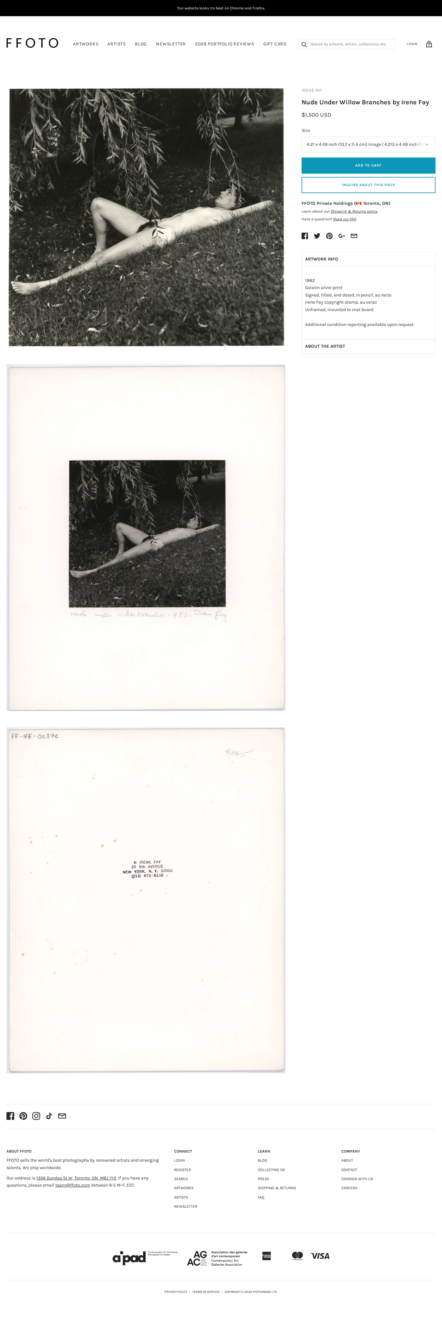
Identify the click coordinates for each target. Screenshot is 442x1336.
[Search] (304, 45)
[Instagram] (36, 1116)
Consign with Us (357, 1179)
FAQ (261, 1197)
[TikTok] (49, 1116)
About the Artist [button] (325, 346)
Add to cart (368, 165)
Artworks (85, 44)
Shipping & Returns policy (354, 211)
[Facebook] (10, 1116)
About (347, 1160)
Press (263, 1179)
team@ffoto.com (72, 1185)
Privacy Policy (175, 1292)
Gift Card (275, 44)
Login (412, 44)
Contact (349, 1170)
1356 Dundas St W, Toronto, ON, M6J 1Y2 (76, 1178)
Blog (141, 44)
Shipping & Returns (277, 1188)
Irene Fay (312, 90)
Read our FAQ (344, 219)
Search (181, 1179)
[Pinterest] (23, 1116)
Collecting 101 (271, 1170)
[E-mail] (62, 1116)
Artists (116, 44)
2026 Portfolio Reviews (224, 44)
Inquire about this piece (368, 185)
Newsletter (171, 44)
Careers (349, 1188)
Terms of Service (206, 1292)
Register (182, 1170)
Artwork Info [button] (321, 259)
